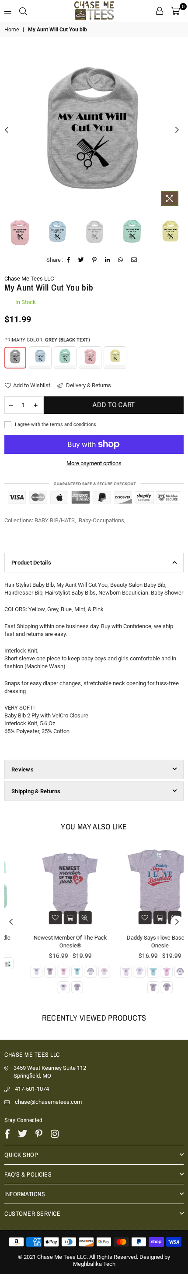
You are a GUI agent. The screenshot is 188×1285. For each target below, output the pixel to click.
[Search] (23, 10)
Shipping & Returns (36, 791)
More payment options (94, 463)
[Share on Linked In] (107, 260)
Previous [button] (6, 130)
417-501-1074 (32, 1088)
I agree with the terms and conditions (55, 424)
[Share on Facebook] (69, 260)
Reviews (22, 769)
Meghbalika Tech (94, 1264)
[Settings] (159, 10)
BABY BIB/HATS (55, 520)
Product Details (31, 562)
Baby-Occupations (101, 520)
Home (11, 30)
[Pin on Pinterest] (94, 260)
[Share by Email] (134, 260)
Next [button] (177, 130)
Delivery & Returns (88, 385)
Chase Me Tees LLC (29, 278)
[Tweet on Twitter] (81, 260)
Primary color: (47, 340)
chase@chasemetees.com (48, 1102)
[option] (94, 129)
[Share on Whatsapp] (120, 260)
